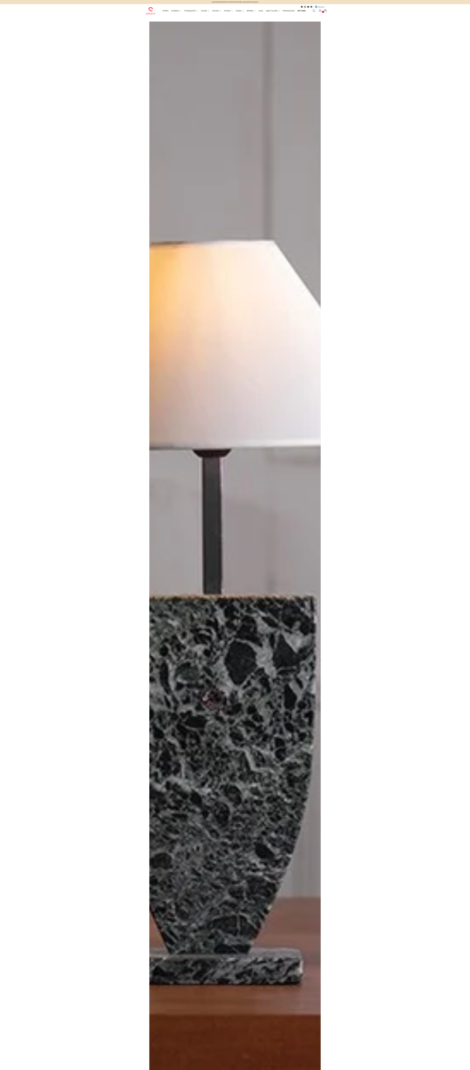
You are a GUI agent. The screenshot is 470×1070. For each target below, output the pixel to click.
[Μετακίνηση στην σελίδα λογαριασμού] (319, 10)
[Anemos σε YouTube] (308, 7)
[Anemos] (150, 10)
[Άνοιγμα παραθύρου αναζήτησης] (313, 10)
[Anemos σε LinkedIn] (311, 7)
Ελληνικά (321, 7)
